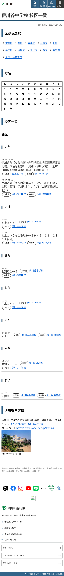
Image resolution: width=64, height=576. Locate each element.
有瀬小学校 (18, 174)
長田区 (9, 50)
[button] (35, 4)
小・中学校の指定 (50, 468)
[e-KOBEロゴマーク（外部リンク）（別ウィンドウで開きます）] (58, 488)
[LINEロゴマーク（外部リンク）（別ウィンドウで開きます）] (36, 488)
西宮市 (56, 50)
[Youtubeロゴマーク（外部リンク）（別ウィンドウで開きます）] (28, 488)
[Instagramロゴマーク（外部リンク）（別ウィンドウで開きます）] (20, 488)
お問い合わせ (10, 539)
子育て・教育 (14, 468)
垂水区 (33, 50)
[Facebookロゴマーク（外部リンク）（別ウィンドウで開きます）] (13, 488)
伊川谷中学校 (41, 174)
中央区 (31, 43)
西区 (45, 50)
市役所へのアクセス (13, 522)
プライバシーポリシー (12, 563)
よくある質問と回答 (13, 533)
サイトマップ (8, 547)
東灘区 (9, 43)
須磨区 (21, 50)
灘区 (20, 43)
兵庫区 (43, 43)
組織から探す (10, 527)
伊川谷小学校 (19, 194)
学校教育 (25, 468)
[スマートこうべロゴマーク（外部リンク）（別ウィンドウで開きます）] (51, 488)
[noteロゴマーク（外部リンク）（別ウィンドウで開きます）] (43, 488)
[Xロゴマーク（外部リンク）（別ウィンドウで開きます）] (5, 488)
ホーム (4, 468)
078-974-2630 (35, 424)
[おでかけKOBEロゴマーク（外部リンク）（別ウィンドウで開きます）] (33, 498)
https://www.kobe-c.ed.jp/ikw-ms (35, 428)
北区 (55, 43)
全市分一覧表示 (13, 57)
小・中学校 (36, 468)
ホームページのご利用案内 (13, 555)
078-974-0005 (18, 424)
